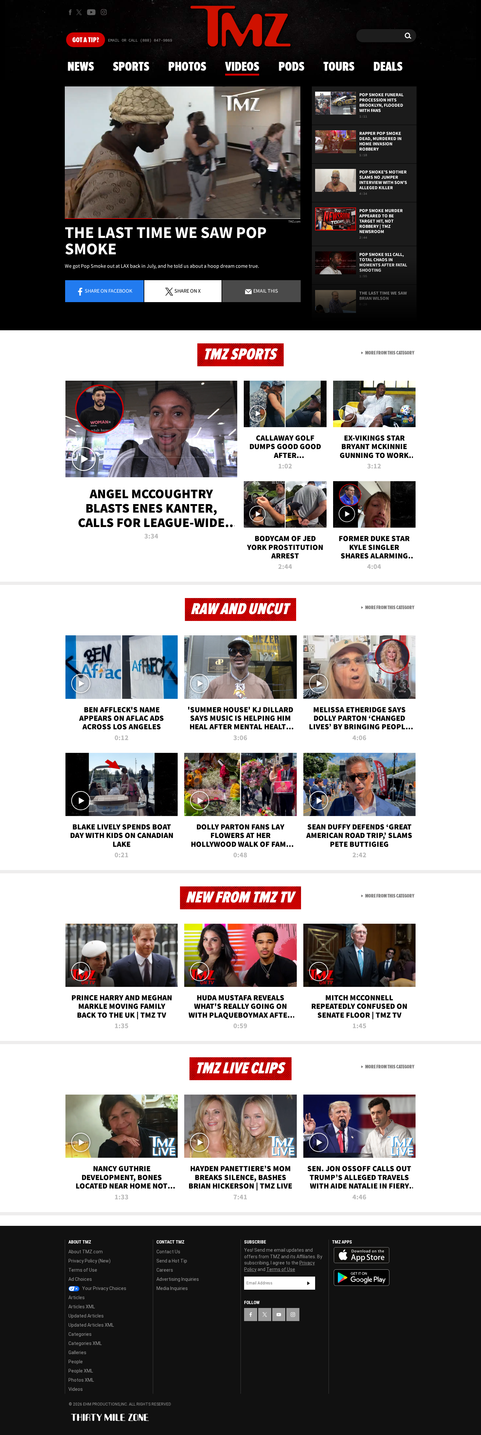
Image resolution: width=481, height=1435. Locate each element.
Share (108, 290)
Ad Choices (80, 1279)
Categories (80, 1334)
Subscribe (308, 1283)
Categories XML (85, 1343)
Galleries (77, 1352)
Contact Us (168, 1251)
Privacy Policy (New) (89, 1260)
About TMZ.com (85, 1251)
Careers (164, 1270)
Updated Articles (86, 1315)
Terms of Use (82, 1270)
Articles (76, 1297)
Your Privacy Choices (103, 1288)
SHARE (187, 290)
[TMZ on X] (80, 12)
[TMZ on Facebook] (70, 12)
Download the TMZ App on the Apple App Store (361, 1255)
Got (85, 40)
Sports (131, 67)
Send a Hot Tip (171, 1260)
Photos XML (81, 1380)
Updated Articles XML (91, 1325)
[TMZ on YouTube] (278, 1314)
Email (265, 290)
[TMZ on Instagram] (103, 12)
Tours (338, 67)
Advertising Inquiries (177, 1279)
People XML (80, 1370)
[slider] (182, 218)
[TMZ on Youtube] (91, 12)
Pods (291, 67)
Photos (187, 67)
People (75, 1361)
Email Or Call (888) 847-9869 (140, 40)
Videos (242, 67)
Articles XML (81, 1306)
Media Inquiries (172, 1288)
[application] (182, 152)
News (80, 67)
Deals (387, 67)
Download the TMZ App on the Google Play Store (361, 1277)
